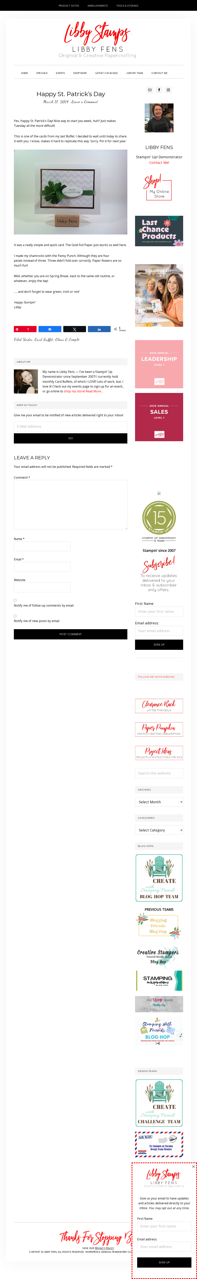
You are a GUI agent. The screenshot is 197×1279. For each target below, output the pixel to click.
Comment (22, 477)
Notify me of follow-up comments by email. (44, 605)
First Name (144, 603)
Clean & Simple (67, 339)
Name (19, 539)
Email (19, 559)
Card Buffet (44, 339)
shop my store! (74, 391)
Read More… (94, 391)
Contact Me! (159, 162)
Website (19, 580)
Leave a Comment (84, 101)
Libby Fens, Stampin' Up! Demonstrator (98, 41)
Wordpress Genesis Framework (106, 1252)
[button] (176, 69)
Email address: (147, 623)
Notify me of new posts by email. (37, 621)
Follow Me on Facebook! (156, 676)
